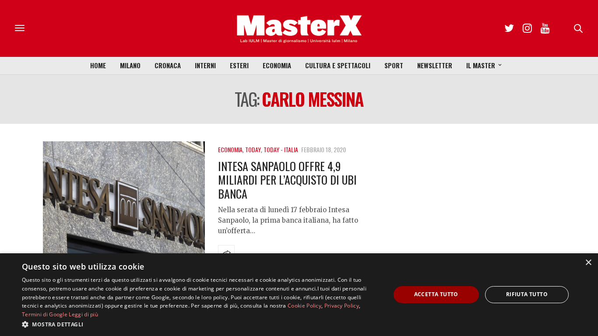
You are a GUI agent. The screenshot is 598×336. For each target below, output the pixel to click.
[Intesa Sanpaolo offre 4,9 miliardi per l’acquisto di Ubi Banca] (124, 202)
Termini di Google (44, 314)
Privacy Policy (341, 305)
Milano (130, 65)
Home (98, 65)
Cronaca (168, 65)
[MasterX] (299, 28)
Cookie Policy (304, 305)
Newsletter (434, 65)
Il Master (480, 65)
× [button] (588, 262)
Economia (277, 65)
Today (253, 149)
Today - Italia (281, 149)
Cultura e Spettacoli (337, 65)
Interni (205, 65)
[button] (200, 324)
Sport (393, 65)
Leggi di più (83, 314)
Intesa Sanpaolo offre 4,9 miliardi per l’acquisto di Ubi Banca (287, 180)
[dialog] (299, 294)
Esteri (239, 65)
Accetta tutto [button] (436, 294)
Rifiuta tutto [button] (527, 294)
